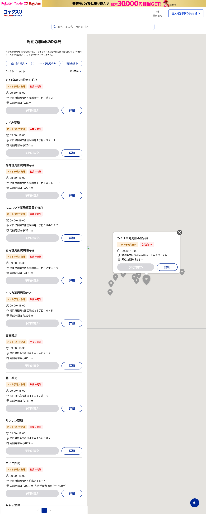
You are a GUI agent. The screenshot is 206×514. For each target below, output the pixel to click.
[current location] (194, 502)
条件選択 (19, 63)
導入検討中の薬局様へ (185, 13)
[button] (44, 91)
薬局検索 (157, 16)
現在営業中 (72, 63)
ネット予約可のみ (47, 63)
